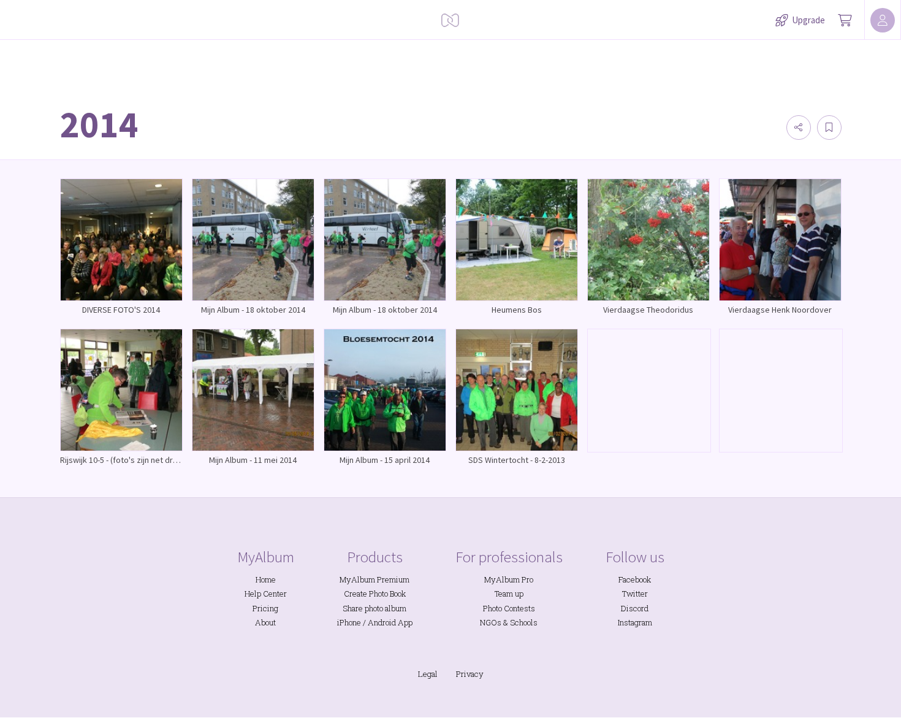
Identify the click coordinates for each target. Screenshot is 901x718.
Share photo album (374, 608)
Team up (509, 593)
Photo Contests (509, 608)
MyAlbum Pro (508, 579)
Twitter (635, 593)
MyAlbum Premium (374, 579)
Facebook (634, 579)
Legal (428, 673)
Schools (524, 622)
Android (382, 622)
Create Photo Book (375, 593)
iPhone (349, 622)
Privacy (470, 673)
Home (266, 579)
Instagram (635, 622)
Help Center (266, 593)
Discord (634, 608)
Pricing (265, 608)
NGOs (490, 622)
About (265, 622)
